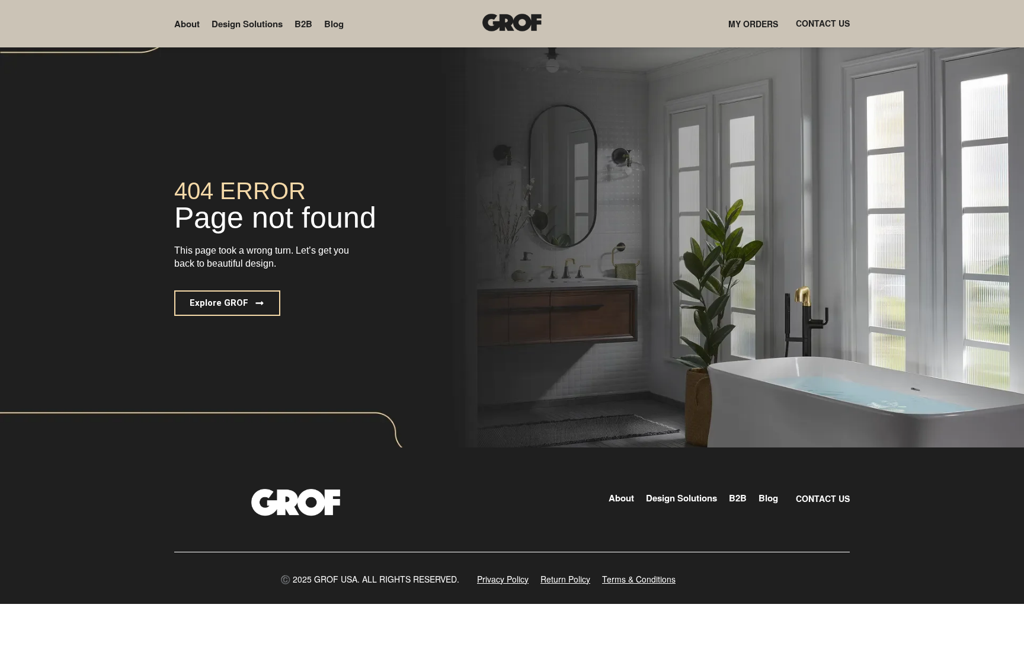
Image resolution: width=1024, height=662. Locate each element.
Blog (334, 23)
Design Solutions (247, 23)
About (187, 23)
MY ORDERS (753, 24)
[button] (227, 303)
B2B (303, 23)
